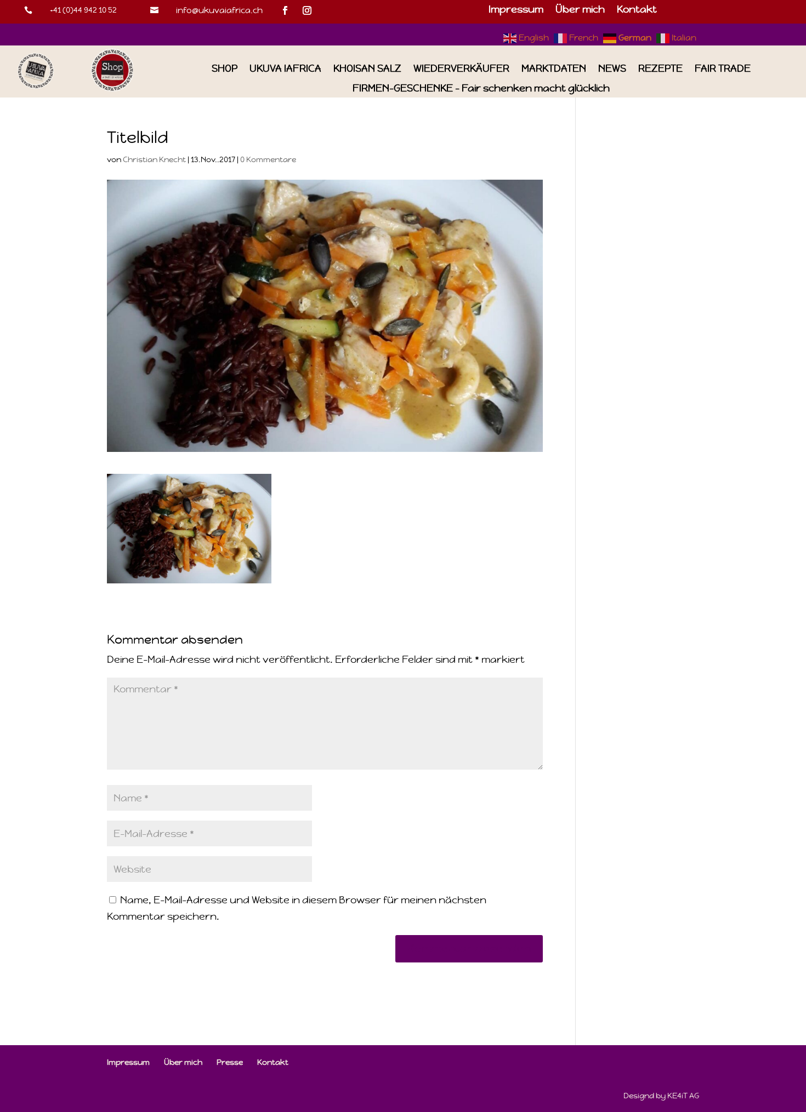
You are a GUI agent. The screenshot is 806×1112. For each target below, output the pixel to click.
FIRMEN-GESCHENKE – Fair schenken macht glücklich (481, 88)
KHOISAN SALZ (367, 68)
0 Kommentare (268, 159)
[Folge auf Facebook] (285, 10)
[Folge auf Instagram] (307, 10)
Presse (230, 1062)
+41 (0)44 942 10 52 (83, 10)
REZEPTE (660, 68)
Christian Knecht (154, 159)
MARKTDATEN (553, 68)
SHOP (224, 68)
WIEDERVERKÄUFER (461, 68)
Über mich (580, 10)
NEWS (612, 68)
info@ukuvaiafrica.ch (219, 10)
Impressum (516, 10)
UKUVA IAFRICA (285, 68)
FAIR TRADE (723, 68)
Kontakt (637, 10)
